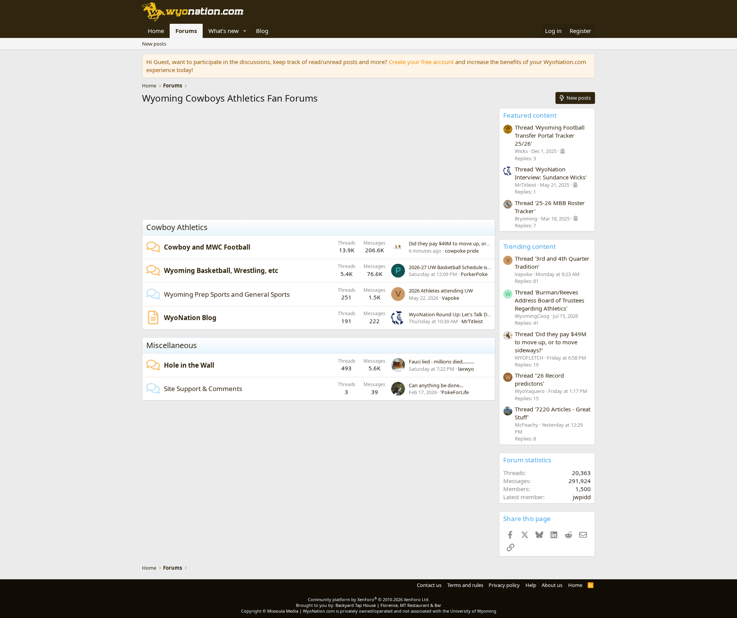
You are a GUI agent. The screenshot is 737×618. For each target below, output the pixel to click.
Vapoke (450, 297)
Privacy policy (504, 585)
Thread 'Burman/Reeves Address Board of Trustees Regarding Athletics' (549, 300)
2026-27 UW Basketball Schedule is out (452, 267)
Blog (262, 31)
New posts (154, 43)
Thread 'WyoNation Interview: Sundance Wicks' (551, 173)
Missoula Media (282, 611)
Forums (186, 31)
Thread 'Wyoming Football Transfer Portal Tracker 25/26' (550, 135)
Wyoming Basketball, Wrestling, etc (221, 270)
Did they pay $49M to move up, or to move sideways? (470, 243)
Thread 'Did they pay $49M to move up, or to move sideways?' (551, 342)
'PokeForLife (454, 392)
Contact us (429, 585)
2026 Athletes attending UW (441, 290)
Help (530, 585)
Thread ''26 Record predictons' (539, 379)
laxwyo (466, 368)
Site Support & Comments (203, 388)
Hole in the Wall (189, 365)
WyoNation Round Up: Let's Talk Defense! (456, 314)
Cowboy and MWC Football (207, 247)
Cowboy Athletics (177, 227)
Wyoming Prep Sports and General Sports (227, 294)
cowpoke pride (462, 250)
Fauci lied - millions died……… (441, 361)
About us (552, 585)
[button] (245, 31)
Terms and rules (465, 585)
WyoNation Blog (190, 317)
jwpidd (582, 497)
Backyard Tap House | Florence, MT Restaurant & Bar (388, 605)
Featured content (530, 115)
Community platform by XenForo (369, 599)
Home (156, 31)
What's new (223, 31)
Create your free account (421, 62)
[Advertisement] (318, 163)
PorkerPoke (474, 274)
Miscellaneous (171, 345)
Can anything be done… (436, 385)
